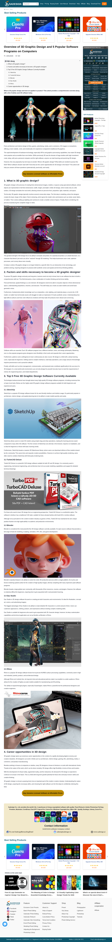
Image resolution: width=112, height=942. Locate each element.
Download (72, 3)
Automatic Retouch (29, 917)
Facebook (13, 908)
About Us (45, 907)
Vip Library (65, 910)
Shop (41, 3)
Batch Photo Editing (30, 910)
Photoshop (80, 914)
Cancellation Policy (48, 917)
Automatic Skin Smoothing (32, 920)
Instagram (13, 911)
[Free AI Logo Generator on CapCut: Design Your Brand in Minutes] (17, 882)
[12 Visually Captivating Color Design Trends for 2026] (69, 882)
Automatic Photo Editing (31, 914)
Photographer (81, 907)
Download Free (96, 3)
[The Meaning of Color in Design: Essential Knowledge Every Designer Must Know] (43, 882)
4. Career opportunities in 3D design (18, 86)
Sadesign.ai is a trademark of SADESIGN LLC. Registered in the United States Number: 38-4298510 (34, 939)
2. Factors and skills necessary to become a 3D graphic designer (27, 66)
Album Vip (65, 914)
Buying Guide (54, 3)
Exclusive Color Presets (31, 907)
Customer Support (49, 903)
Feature (27, 903)
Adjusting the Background (32, 929)
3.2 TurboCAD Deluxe (14, 75)
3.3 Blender (11, 78)
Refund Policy (46, 914)
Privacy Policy (46, 923)
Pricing (47, 3)
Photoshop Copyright (68, 917)
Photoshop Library (29, 932)
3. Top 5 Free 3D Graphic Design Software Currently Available (26, 69)
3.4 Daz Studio (12, 81)
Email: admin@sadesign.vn (98, 939)
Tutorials (79, 917)
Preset (64, 907)
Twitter (12, 919)
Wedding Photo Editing (31, 926)
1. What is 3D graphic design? (16, 64)
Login (104, 4)
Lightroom (80, 910)
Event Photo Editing (30, 923)
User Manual (64, 3)
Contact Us (45, 926)
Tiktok (12, 917)
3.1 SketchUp (12, 72)
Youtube (12, 914)
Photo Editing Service (68, 920)
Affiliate (83, 3)
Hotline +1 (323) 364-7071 (76, 939)
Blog (88, 3)
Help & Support (47, 910)
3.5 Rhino (11, 83)
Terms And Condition (48, 920)
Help (78, 3)
